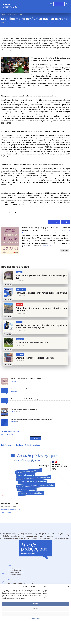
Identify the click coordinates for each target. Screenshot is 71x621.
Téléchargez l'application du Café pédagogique (20, 445)
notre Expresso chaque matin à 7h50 (29, 538)
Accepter (35, 603)
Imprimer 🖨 (54, 222)
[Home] (11, 12)
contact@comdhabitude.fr (10, 510)
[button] (68, 586)
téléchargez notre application (56, 538)
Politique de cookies (34, 618)
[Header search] (66, 3)
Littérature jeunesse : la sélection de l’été (35, 358)
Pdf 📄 (65, 222)
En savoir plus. (48, 246)
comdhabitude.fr (7, 512)
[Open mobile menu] (51, 4)
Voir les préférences (35, 613)
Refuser (35, 608)
